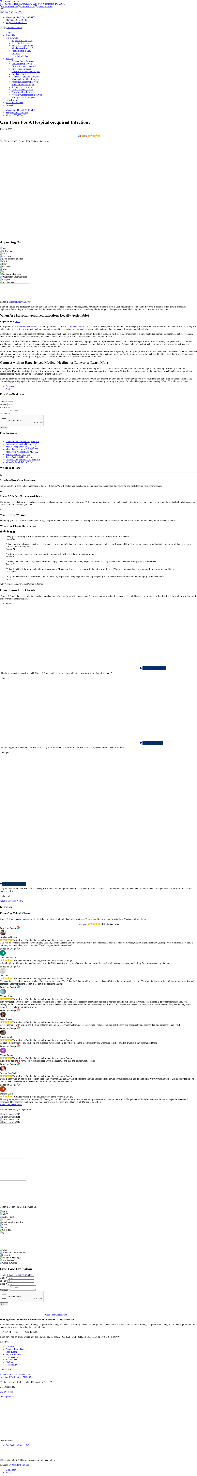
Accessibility (11, 1364)
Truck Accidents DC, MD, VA (20, 457)
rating (51, 919)
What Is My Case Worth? (11, 901)
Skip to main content (9, 1)
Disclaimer (11, 1470)
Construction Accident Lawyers (26, 71)
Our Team (10, 1346)
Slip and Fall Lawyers (22, 87)
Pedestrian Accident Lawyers (25, 82)
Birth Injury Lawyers (21, 69)
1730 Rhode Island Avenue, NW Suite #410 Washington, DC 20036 (16, 1375)
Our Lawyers (12, 38)
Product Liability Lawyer (23, 84)
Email (3, 407)
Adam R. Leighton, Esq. (23, 45)
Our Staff (16, 53)
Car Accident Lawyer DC (17, 1445)
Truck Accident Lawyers (23, 92)
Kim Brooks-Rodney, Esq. (24, 48)
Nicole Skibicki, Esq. (21, 51)
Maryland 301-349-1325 (17, 112)
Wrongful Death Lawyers (23, 97)
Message (5, 413)
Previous (10, 386)
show (17, 321)
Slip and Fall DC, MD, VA (18, 454)
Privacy (9, 1472)
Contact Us (11, 105)
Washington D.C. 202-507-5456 (20, 110)
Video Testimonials (14, 102)
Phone (3, 404)
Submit (4, 428)
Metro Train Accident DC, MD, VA (22, 449)
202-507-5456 (6, 1392)
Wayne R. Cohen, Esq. (22, 40)
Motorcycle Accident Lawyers (25, 79)
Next (8, 389)
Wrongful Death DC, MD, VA (20, 462)
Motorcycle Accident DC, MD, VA (22, 452)
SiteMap (9, 1362)
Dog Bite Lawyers (20, 74)
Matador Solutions (20, 1465)
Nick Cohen (22, 56)
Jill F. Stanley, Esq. (20, 43)
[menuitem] (101, 32)
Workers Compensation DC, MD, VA (23, 459)
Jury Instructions (13, 1354)
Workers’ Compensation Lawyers (27, 95)
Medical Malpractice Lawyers (25, 76)
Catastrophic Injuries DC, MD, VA (22, 444)
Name (3, 401)
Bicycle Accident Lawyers (24, 66)
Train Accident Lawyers (22, 89)
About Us (10, 35)
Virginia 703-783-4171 (16, 115)
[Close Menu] (2, 27)
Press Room (11, 100)
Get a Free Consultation (56, 1314)
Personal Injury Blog (15, 1349)
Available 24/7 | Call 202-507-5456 (16, 1275)
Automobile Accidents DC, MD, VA (22, 441)
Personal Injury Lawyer (19, 302)
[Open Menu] (2, 9)
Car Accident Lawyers (22, 64)
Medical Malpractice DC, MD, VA (21, 446)
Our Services (12, 1357)
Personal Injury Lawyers (23, 61)
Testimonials (11, 1359)
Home (8, 32)
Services (9, 58)
